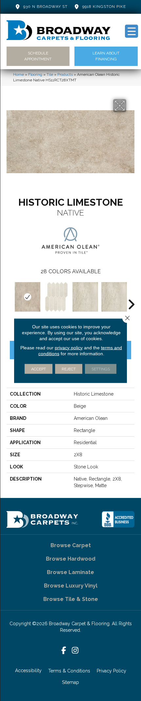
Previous (10, 294)
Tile (50, 74)
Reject (69, 368)
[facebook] (64, 651)
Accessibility (28, 670)
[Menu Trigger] (131, 31)
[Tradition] (56, 296)
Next (131, 294)
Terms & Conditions (69, 670)
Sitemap (70, 682)
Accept (38, 368)
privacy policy (69, 347)
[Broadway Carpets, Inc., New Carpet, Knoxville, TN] (118, 519)
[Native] (27, 296)
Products (65, 74)
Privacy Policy (111, 670)
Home (18, 74)
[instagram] (75, 651)
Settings (100, 368)
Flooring (35, 74)
